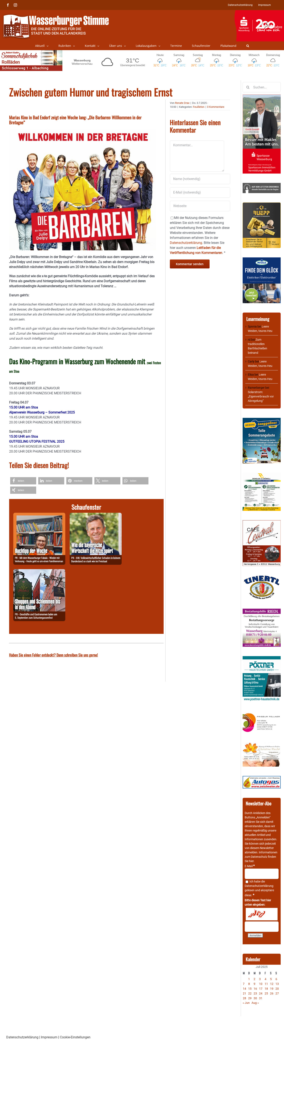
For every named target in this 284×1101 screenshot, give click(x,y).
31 (260, 998)
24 (260, 993)
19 (271, 988)
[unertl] (262, 577)
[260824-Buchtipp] (39, 515)
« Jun (246, 1002)
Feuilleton (198, 106)
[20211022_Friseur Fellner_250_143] (262, 713)
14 (244, 988)
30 (255, 998)
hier (251, 861)
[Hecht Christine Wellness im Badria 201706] (262, 744)
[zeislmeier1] (262, 778)
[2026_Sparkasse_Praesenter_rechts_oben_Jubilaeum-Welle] (259, 12)
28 (244, 998)
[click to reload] (262, 914)
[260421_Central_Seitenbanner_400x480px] (262, 522)
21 (244, 993)
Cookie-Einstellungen (75, 1037)
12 (271, 984)
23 (255, 993)
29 (250, 998)
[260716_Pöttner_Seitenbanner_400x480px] (262, 658)
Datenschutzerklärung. (186, 243)
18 (266, 988)
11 (266, 984)
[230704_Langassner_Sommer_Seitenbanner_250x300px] (262, 420)
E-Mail (250, 866)
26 (271, 993)
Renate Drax (182, 102)
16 (255, 988)
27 (277, 993)
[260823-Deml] (39, 571)
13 (277, 984)
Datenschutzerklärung (259, 886)
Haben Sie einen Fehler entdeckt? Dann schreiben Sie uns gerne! (53, 655)
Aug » (255, 1002)
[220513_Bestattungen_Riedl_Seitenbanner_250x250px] (262, 610)
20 (277, 988)
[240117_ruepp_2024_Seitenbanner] (262, 204)
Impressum (49, 1037)
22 (250, 993)
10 (260, 984)
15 (250, 988)
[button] (247, 46)
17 (260, 988)
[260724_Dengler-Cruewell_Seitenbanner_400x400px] (262, 475)
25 (266, 993)
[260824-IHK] (96, 515)
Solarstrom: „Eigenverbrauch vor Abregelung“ (261, 396)
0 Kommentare (215, 106)
